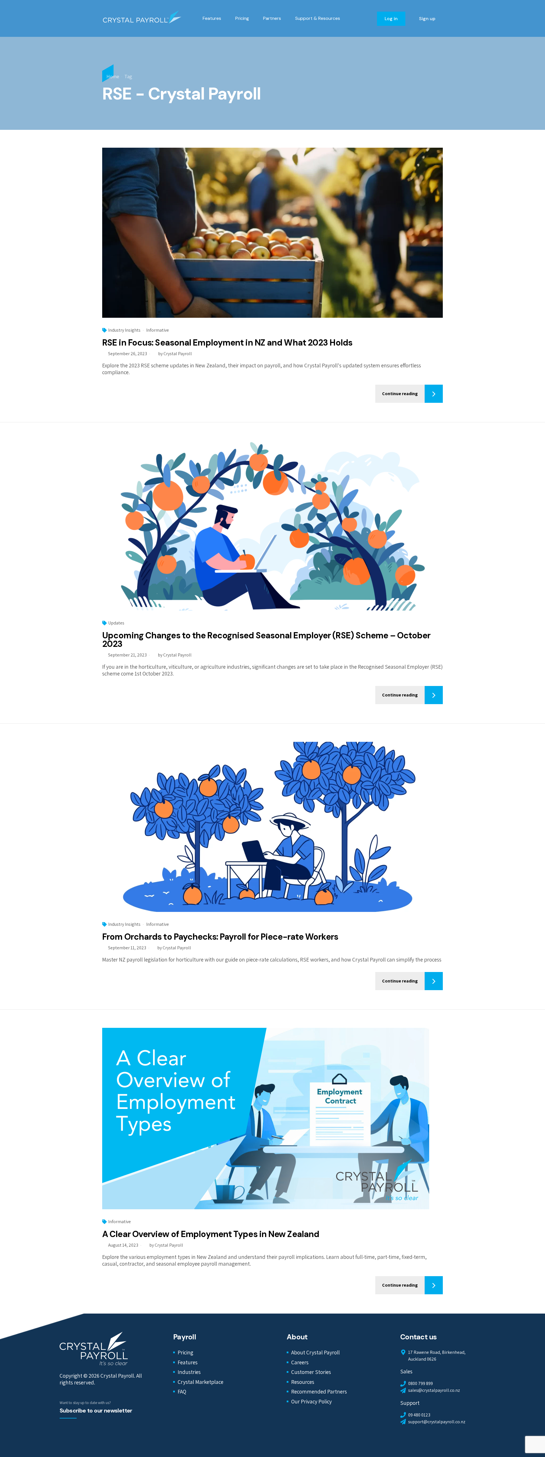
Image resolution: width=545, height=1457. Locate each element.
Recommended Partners (319, 1391)
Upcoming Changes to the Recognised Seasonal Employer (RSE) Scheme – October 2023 (266, 639)
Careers (300, 1362)
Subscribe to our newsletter (96, 1410)
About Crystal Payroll (315, 1352)
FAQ (182, 1391)
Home (112, 76)
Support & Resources (317, 18)
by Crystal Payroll (175, 354)
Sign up (427, 19)
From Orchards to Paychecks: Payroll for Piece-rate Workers (220, 936)
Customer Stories (311, 1372)
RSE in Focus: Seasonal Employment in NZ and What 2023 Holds (227, 342)
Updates (116, 623)
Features (212, 18)
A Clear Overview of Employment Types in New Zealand (210, 1234)
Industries (189, 1372)
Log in (391, 19)
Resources (302, 1382)
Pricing (242, 18)
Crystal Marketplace (200, 1382)
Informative (157, 330)
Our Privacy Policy (311, 1401)
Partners (272, 18)
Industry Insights (124, 330)
